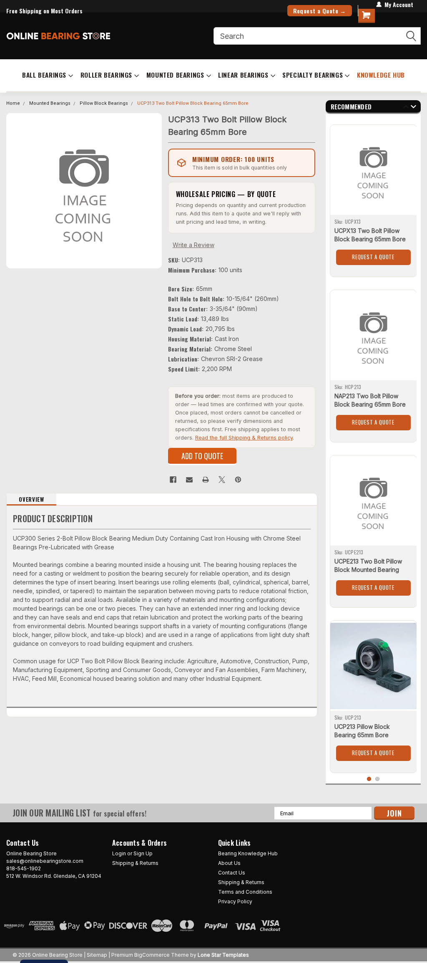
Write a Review (193, 244)
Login (119, 853)
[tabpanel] (373, 197)
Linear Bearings (243, 74)
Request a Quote (373, 257)
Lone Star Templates (223, 955)
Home (13, 103)
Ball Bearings (44, 74)
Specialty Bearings (312, 74)
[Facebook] (173, 479)
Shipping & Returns (135, 863)
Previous (406, 108)
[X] (222, 479)
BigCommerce (152, 955)
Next (413, 108)
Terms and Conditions (245, 892)
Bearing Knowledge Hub (248, 853)
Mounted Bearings (175, 74)
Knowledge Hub (381, 74)
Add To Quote (202, 455)
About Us (229, 863)
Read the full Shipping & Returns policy (244, 438)
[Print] (205, 479)
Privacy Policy (235, 901)
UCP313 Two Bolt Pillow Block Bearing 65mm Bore (193, 103)
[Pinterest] (238, 479)
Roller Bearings (106, 74)
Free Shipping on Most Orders (44, 10)
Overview (31, 499)
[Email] (189, 479)
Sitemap (97, 955)
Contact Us (231, 872)
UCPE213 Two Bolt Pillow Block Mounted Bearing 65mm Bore (368, 569)
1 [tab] (369, 779)
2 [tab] (377, 779)
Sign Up (143, 853)
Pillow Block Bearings (104, 103)
